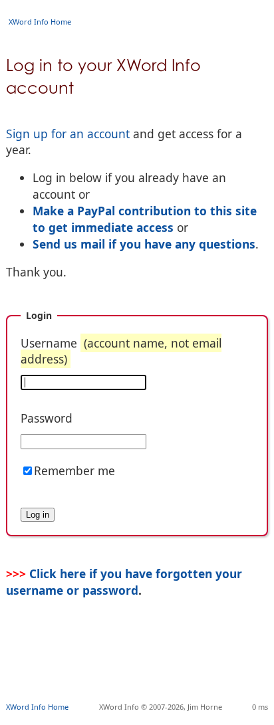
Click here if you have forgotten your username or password (124, 581)
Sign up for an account (68, 134)
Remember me (74, 470)
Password (46, 418)
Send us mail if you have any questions (144, 244)
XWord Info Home (40, 22)
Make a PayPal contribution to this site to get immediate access (145, 219)
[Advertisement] (140, 669)
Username (121, 351)
